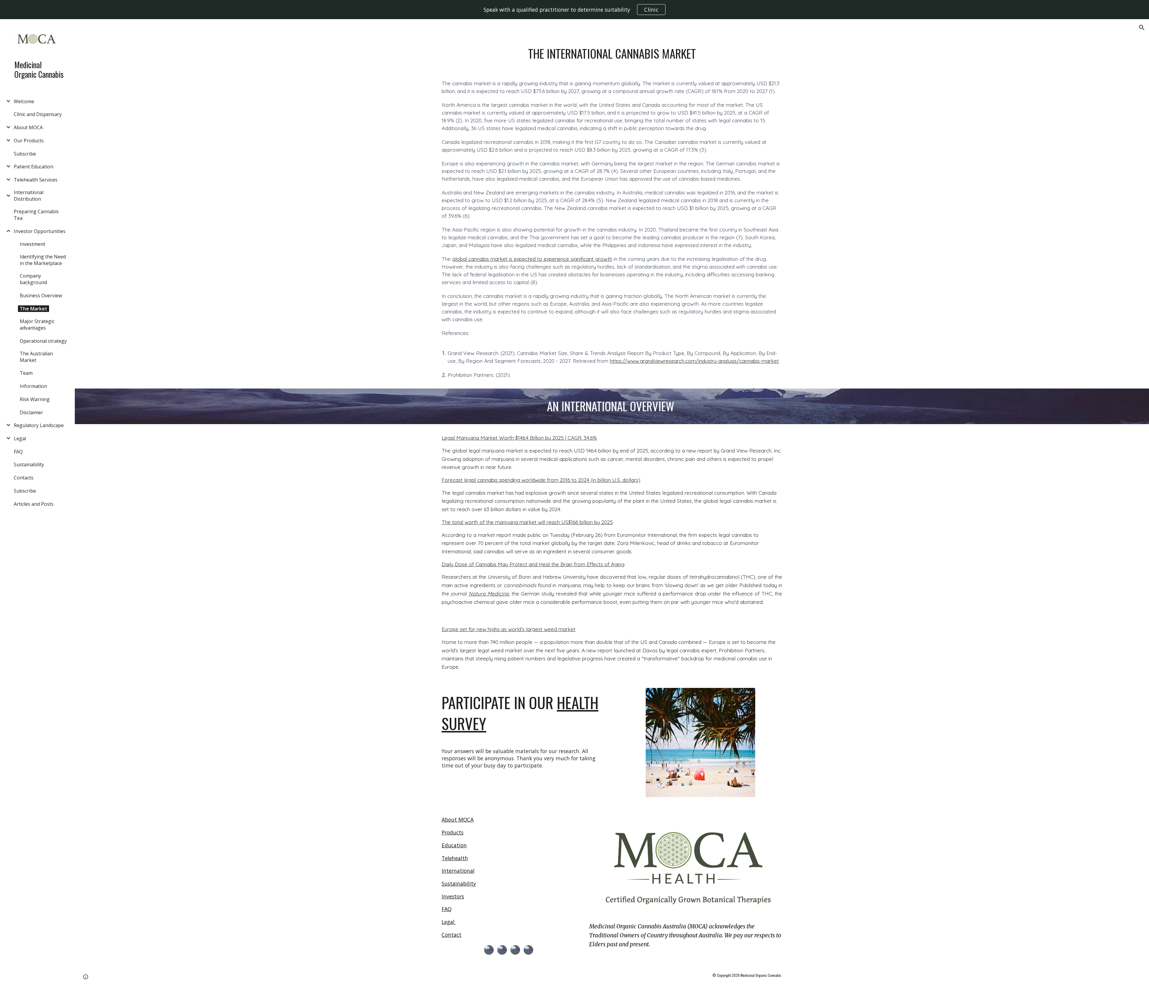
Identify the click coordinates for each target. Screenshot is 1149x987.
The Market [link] (33, 308)
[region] (574, 9)
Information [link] (33, 386)
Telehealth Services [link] (35, 179)
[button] (1142, 27)
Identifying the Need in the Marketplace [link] (43, 259)
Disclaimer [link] (31, 412)
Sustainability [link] (29, 464)
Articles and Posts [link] (34, 504)
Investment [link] (32, 244)
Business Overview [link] (41, 295)
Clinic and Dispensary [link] (38, 114)
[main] (612, 53)
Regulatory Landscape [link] (39, 425)
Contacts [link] (24, 477)
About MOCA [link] (28, 127)
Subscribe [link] (25, 153)
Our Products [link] (29, 140)
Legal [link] (20, 438)
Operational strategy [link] (43, 341)
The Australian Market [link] (36, 356)
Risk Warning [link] (35, 399)
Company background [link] (33, 279)
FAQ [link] (18, 451)
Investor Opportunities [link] (40, 231)
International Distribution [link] (28, 195)
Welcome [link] (24, 101)
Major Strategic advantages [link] (37, 324)
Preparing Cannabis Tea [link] (36, 214)
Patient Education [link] (33, 166)
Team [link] (26, 373)
